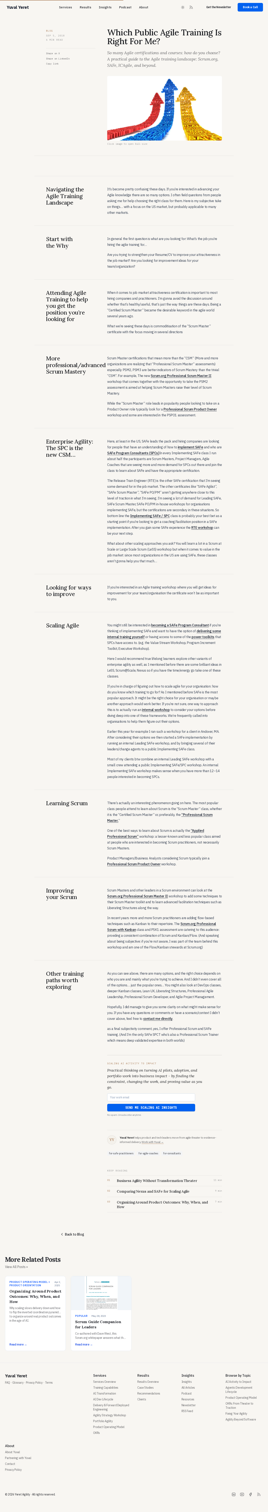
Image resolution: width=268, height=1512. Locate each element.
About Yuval (12, 1452)
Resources (188, 1399)
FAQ (7, 1382)
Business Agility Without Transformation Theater (157, 1180)
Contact (10, 1464)
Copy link (52, 63)
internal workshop (156, 710)
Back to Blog (74, 1234)
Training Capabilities (105, 1387)
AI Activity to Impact (238, 1382)
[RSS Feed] (191, 7)
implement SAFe (190, 447)
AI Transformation (104, 1393)
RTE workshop (202, 527)
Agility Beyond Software (240, 1419)
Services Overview (104, 1382)
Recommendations (148, 1393)
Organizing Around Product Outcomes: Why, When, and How (162, 1204)
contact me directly (158, 1019)
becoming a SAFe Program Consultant (180, 625)
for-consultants (172, 1153)
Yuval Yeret (16, 1376)
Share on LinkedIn (58, 58)
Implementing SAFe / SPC (150, 516)
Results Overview (148, 1382)
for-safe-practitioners (121, 1153)
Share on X (53, 53)
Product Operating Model (108, 1427)
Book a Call (250, 7)
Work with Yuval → (153, 1142)
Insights (105, 7)
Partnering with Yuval (18, 1458)
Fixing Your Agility (236, 1413)
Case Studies (145, 1387)
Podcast (125, 7)
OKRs (96, 1433)
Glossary (17, 1382)
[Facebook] (250, 1494)
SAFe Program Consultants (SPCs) (133, 453)
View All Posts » (16, 1267)
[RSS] (259, 1494)
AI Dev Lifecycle (103, 1399)
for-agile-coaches (148, 1153)
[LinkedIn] (233, 1494)
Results (85, 7)
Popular (81, 1315)
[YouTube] (242, 1494)
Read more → (18, 1344)
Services (65, 7)
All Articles (188, 1387)
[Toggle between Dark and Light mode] (183, 7)
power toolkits (203, 637)
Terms (49, 1382)
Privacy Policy (34, 1382)
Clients (141, 1399)
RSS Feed (187, 1411)
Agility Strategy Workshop (109, 1415)
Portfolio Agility (103, 1421)
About (143, 7)
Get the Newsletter (218, 7)
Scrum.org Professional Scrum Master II (181, 376)
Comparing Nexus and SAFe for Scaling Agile (153, 1191)
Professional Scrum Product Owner (190, 409)
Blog (49, 30)
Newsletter (189, 1405)
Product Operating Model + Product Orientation (29, 1283)
